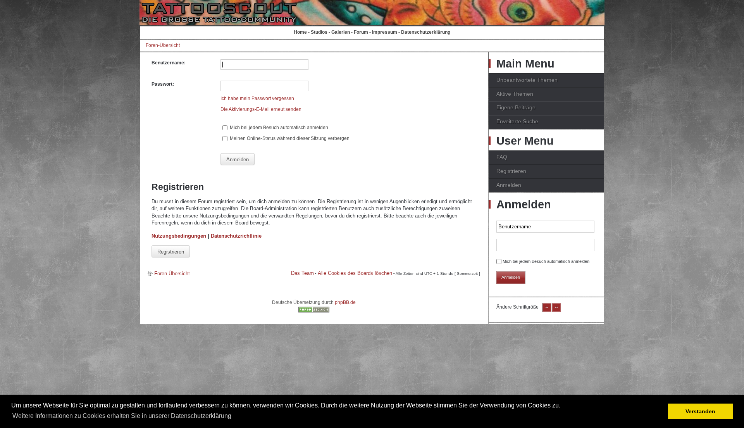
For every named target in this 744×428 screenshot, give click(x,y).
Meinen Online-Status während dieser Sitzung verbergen (289, 138)
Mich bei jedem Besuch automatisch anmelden (278, 127)
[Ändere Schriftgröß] (556, 310)
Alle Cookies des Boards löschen (355, 273)
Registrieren (170, 252)
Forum (361, 32)
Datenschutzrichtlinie (236, 236)
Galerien (340, 32)
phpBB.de (345, 302)
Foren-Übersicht (163, 45)
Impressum (384, 32)
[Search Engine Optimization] (313, 311)
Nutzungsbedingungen (179, 236)
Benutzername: (169, 63)
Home (300, 32)
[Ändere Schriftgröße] (546, 310)
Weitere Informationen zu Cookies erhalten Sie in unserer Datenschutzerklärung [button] (121, 415)
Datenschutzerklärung (425, 32)
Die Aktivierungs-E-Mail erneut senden (260, 109)
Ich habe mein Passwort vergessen (257, 98)
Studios (319, 32)
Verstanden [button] (700, 411)
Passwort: (163, 84)
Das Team (302, 273)
